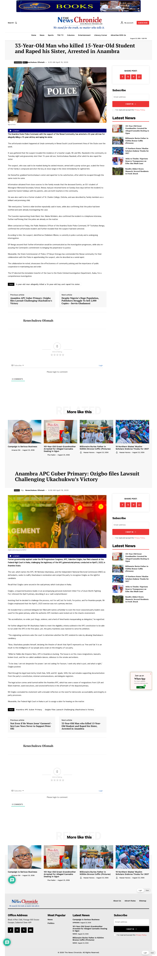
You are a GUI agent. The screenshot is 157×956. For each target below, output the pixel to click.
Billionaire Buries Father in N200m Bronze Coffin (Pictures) (136, 140)
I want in (129, 104)
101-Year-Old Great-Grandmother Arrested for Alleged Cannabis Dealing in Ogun (137, 129)
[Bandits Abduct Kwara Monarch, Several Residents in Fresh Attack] (117, 171)
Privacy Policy (139, 110)
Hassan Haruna (88, 452)
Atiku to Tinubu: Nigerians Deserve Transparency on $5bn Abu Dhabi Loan (136, 161)
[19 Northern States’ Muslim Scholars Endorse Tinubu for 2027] (117, 151)
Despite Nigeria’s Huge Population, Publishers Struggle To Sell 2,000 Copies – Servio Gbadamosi (80, 301)
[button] (13, 22)
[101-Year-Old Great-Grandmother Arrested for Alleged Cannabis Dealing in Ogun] (117, 128)
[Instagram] (17, 930)
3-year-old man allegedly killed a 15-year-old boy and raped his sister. (48, 284)
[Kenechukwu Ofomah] (14, 320)
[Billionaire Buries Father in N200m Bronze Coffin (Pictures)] (117, 141)
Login (100, 365)
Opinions (76, 922)
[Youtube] (30, 930)
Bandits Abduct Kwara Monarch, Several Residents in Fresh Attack (137, 171)
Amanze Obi (16, 450)
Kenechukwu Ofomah (35, 62)
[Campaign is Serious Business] (24, 431)
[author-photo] (9, 450)
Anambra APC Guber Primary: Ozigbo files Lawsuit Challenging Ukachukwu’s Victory (31, 301)
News (75, 934)
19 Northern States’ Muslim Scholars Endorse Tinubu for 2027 (137, 150)
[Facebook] (122, 76)
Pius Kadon (51, 455)
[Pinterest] (133, 76)
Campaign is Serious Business (22, 446)
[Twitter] (127, 76)
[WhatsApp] (139, 76)
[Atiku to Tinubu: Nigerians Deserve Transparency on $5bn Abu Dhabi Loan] (117, 161)
